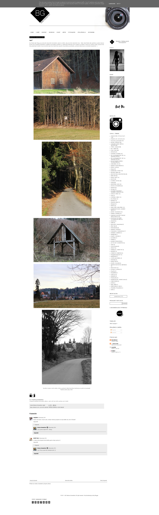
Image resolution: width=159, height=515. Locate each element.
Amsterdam (113, 259)
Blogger (96, 495)
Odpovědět (35, 421)
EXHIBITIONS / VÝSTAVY (116, 170)
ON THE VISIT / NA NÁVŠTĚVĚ (117, 243)
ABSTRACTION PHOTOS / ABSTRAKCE (119, 264)
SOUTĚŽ (112, 179)
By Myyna (113, 350)
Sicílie (112, 289)
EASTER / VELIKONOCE (115, 212)
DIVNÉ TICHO (36, 438)
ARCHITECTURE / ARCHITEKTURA (118, 174)
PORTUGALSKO (114, 227)
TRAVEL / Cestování (115, 147)
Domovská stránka (68, 480)
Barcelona (113, 200)
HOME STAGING (114, 281)
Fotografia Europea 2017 (116, 254)
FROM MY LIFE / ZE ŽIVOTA (38, 407)
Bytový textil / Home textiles (116, 224)
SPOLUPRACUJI (82, 32)
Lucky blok (113, 347)
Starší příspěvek (103, 480)
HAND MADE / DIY (114, 164)
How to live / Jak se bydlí (116, 140)
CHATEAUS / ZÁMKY (115, 197)
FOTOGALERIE (71, 32)
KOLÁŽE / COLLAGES (115, 263)
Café (112, 195)
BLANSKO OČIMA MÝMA (116, 241)
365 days (113, 189)
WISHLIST (113, 248)
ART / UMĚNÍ (113, 148)
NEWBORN (113, 276)
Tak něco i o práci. (114, 341)
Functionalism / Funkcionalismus (117, 231)
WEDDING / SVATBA (115, 229)
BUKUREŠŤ (113, 251)
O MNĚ (37, 32)
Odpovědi (37, 424)
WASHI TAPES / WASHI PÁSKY (117, 207)
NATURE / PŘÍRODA (49, 407)
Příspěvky (114, 330)
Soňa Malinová (114, 340)
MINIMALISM (113, 234)
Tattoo (112, 244)
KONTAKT (44, 32)
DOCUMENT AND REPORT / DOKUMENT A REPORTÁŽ (116, 191)
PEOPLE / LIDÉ (114, 167)
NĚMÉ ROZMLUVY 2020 (116, 286)
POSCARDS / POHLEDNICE (116, 288)
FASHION (113, 187)
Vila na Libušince (114, 246)
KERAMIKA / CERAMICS (116, 232)
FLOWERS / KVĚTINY (115, 180)
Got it (118, 3)
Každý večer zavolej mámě (116, 344)
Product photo (114, 277)
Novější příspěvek (33, 480)
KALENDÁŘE (113, 272)
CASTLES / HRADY (114, 193)
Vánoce (112, 182)
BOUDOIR (113, 221)
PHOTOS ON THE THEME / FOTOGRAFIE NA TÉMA (116, 219)
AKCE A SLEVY (114, 267)
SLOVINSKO (113, 237)
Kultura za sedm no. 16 (115, 352)
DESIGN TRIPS (114, 261)
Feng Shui (113, 271)
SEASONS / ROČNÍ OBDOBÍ (58, 407)
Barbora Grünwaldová (38, 399)
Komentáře (114, 332)
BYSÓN (112, 283)
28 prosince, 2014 (41, 417)
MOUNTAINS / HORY (115, 184)
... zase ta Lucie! (114, 343)
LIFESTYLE (113, 274)
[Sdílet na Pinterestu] (55, 405)
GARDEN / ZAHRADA (115, 213)
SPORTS (112, 205)
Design (112, 169)
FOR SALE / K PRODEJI (115, 269)
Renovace (113, 204)
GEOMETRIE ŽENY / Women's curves (118, 279)
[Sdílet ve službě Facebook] (54, 405)
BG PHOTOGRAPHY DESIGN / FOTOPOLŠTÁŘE (117, 162)
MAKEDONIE (113, 256)
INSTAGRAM (91, 32)
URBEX (112, 222)
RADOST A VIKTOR (115, 348)
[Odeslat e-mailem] (49, 405)
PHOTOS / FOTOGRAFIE (116, 185)
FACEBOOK (51, 32)
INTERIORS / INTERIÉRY (116, 153)
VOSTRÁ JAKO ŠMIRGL (115, 258)
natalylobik (35, 417)
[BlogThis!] (51, 405)
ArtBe (64, 32)
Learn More (112, 3)
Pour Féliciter (113, 199)
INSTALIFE (113, 152)
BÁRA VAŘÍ (113, 175)
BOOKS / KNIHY (114, 177)
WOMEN (112, 239)
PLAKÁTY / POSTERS (115, 236)
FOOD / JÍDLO (114, 150)
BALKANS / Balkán (114, 172)
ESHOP (58, 32)
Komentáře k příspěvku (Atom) (44, 483)
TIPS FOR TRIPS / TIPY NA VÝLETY (118, 136)
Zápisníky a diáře (114, 202)
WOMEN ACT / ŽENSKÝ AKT (116, 249)
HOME (32, 32)
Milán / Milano (114, 284)
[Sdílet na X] (52, 405)
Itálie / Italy (113, 226)
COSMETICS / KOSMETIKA (116, 253)
